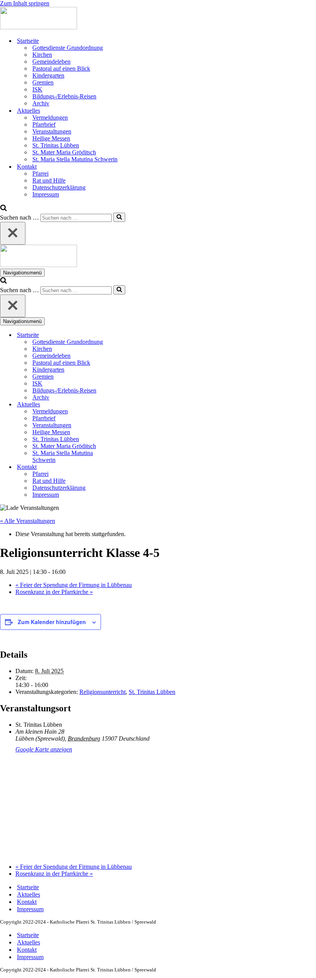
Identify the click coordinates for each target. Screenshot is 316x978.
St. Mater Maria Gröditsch (64, 152)
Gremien (43, 82)
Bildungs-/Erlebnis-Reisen (64, 96)
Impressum (45, 194)
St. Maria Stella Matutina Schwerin (75, 159)
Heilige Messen (51, 138)
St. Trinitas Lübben (55, 145)
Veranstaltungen (51, 131)
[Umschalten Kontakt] (135, 467)
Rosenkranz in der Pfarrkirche (54, 592)
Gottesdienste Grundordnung (67, 47)
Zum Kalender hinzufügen (52, 622)
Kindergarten (48, 75)
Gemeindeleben (51, 61)
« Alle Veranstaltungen (27, 521)
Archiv (40, 103)
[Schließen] (12, 233)
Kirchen (42, 54)
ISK (37, 89)
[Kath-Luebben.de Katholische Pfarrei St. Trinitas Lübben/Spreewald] (38, 27)
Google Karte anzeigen (43, 749)
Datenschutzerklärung (59, 187)
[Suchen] (3, 209)
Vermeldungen (50, 117)
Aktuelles (28, 894)
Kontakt (27, 901)
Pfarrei (40, 173)
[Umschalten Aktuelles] (135, 404)
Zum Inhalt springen (24, 3)
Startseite (28, 887)
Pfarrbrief (43, 124)
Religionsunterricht (102, 692)
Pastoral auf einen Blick (61, 68)
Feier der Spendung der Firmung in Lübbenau (73, 585)
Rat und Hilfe (49, 180)
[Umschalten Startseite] (135, 335)
